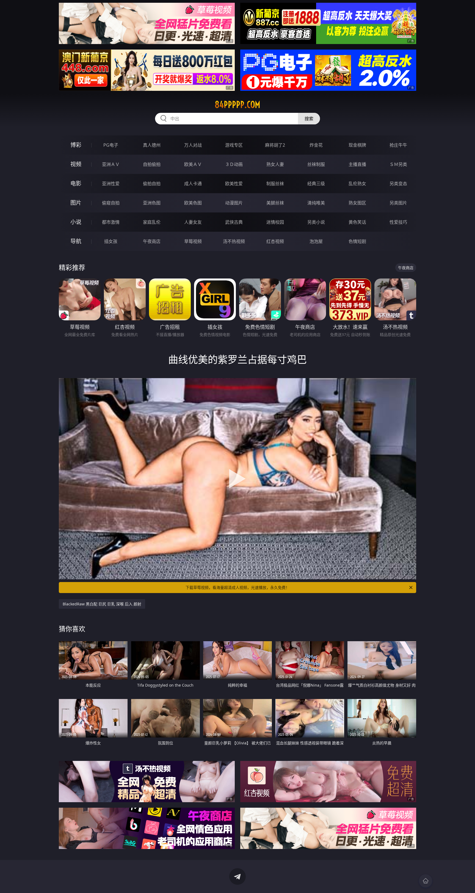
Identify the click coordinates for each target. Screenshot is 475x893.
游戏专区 (234, 145)
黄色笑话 (357, 222)
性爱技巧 (398, 222)
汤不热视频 (234, 241)
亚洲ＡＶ (111, 164)
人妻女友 (193, 222)
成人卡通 (193, 184)
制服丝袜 (275, 184)
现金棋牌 (357, 145)
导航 (75, 241)
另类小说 (316, 222)
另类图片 (398, 203)
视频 (75, 164)
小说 (75, 222)
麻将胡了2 (275, 145)
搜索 (309, 119)
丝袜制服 (316, 164)
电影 (75, 183)
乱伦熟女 (357, 184)
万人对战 (193, 145)
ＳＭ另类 (398, 164)
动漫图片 (234, 203)
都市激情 (111, 222)
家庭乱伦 (152, 222)
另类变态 (398, 184)
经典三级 (316, 184)
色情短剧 (357, 241)
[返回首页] (425, 880)
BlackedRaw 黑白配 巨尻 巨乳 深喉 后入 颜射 (102, 604)
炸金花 (316, 145)
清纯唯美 (316, 203)
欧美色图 (193, 203)
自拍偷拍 (152, 164)
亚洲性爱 (111, 184)
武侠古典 (234, 222)
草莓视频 (193, 241)
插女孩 (110, 241)
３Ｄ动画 (234, 164)
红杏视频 (275, 241)
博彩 (75, 145)
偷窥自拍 (111, 203)
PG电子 (110, 145)
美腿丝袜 (275, 203)
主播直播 (357, 164)
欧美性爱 (234, 184)
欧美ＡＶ (193, 164)
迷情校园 (275, 222)
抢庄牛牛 (398, 145)
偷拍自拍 (152, 184)
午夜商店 (152, 241)
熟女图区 (357, 203)
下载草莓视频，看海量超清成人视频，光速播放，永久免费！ (237, 587)
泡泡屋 (316, 241)
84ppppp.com (237, 104)
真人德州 (152, 145)
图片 (75, 202)
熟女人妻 (275, 164)
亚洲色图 (152, 203)
